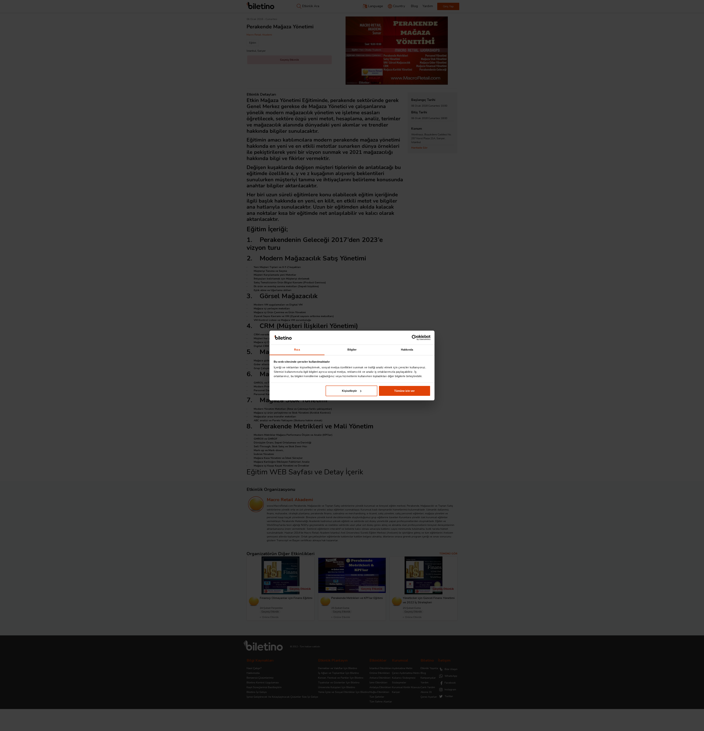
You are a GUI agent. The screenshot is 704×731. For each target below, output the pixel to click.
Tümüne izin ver (404, 390)
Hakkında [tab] (407, 349)
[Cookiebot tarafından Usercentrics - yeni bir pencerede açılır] (414, 337)
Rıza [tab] (297, 349)
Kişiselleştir (349, 390)
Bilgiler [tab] (352, 349)
